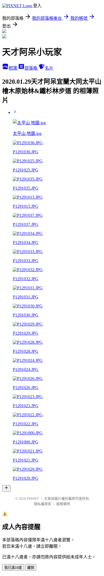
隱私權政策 (42, 504)
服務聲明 (63, 504)
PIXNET (33, 499)
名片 (49, 68)
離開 (30, 568)
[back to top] (6, 488)
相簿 (13, 68)
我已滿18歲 (13, 568)
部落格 (31, 68)
